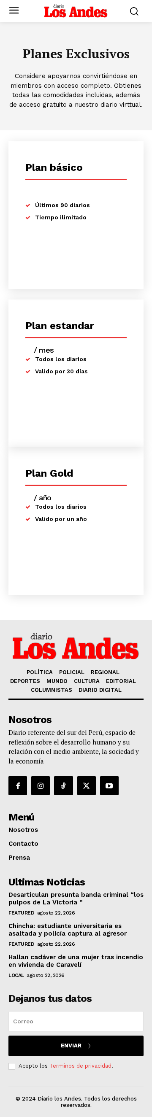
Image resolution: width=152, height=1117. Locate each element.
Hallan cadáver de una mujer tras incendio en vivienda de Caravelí (75, 961)
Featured (21, 913)
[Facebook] (17, 785)
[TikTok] (63, 785)
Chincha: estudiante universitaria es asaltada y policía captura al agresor (67, 929)
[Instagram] (40, 785)
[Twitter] (86, 785)
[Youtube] (109, 785)
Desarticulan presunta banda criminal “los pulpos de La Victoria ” (76, 898)
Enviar (71, 1045)
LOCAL (16, 975)
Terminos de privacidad (80, 1066)
